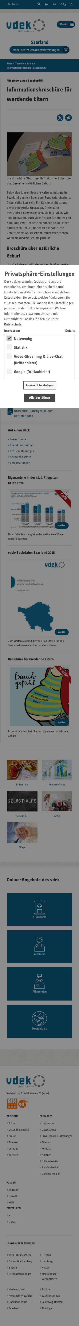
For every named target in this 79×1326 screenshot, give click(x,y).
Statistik (21, 347)
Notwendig (23, 339)
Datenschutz (12, 324)
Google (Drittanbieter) (32, 372)
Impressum (12, 331)
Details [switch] (70, 331)
